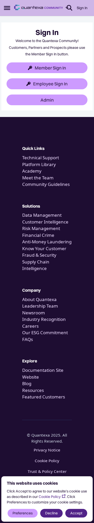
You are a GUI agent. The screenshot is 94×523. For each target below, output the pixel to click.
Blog (26, 383)
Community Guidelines (46, 184)
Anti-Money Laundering (47, 242)
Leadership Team (40, 306)
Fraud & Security (39, 255)
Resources (33, 390)
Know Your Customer (44, 248)
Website (30, 377)
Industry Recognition (44, 319)
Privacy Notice (47, 450)
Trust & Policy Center (47, 471)
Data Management (42, 215)
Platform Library (39, 164)
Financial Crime (38, 235)
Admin (47, 100)
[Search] (69, 8)
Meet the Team (38, 178)
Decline (51, 513)
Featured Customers (43, 397)
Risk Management (41, 228)
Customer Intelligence (45, 222)
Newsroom (33, 313)
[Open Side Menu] (7, 8)
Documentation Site (42, 370)
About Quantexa (39, 299)
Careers (30, 326)
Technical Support (40, 158)
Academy (32, 171)
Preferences (23, 513)
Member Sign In (50, 67)
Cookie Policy (50, 496)
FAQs (27, 339)
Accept (76, 513)
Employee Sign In (50, 83)
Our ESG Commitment (45, 333)
